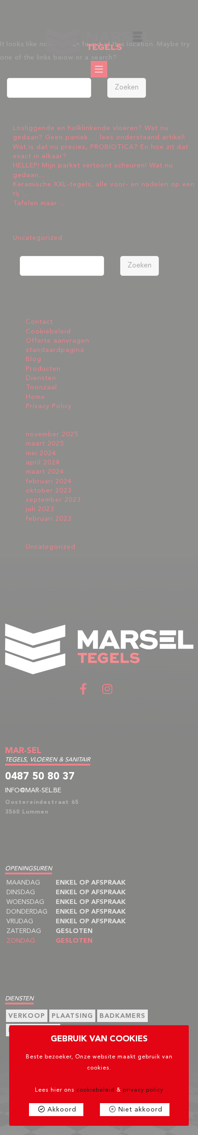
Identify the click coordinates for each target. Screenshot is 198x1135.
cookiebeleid (95, 1090)
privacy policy (143, 1090)
